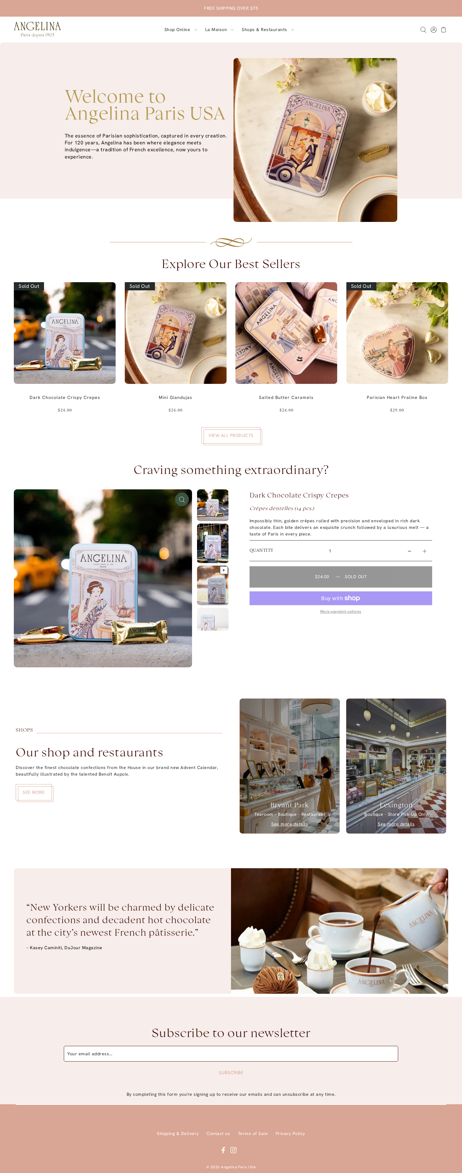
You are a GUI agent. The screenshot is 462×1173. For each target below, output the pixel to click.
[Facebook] (223, 1149)
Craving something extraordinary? (231, 470)
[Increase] (424, 550)
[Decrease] (409, 550)
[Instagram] (233, 1149)
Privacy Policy (290, 1133)
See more (34, 792)
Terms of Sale (253, 1133)
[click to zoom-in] (182, 499)
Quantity (261, 551)
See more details (289, 824)
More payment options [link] (340, 611)
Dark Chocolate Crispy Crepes (299, 495)
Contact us (218, 1133)
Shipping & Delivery (178, 1133)
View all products (231, 435)
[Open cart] (443, 29)
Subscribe (231, 1072)
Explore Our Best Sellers (231, 265)
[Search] (423, 29)
